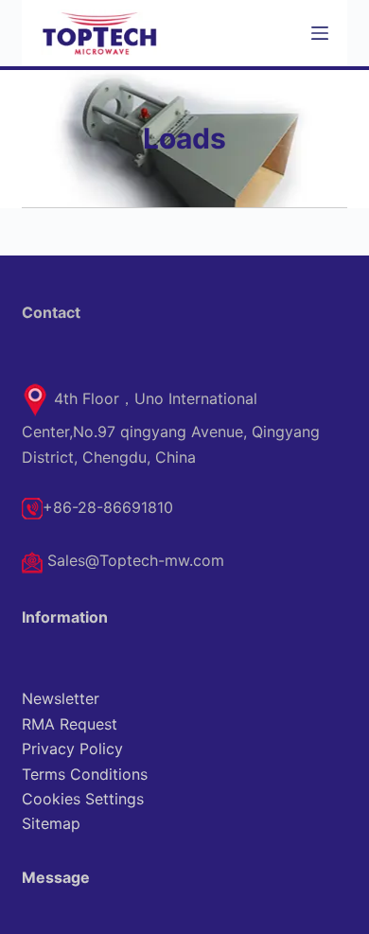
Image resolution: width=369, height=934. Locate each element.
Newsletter (60, 698)
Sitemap (51, 823)
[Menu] (319, 33)
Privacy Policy (72, 748)
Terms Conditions (85, 774)
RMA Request (69, 723)
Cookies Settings (83, 798)
